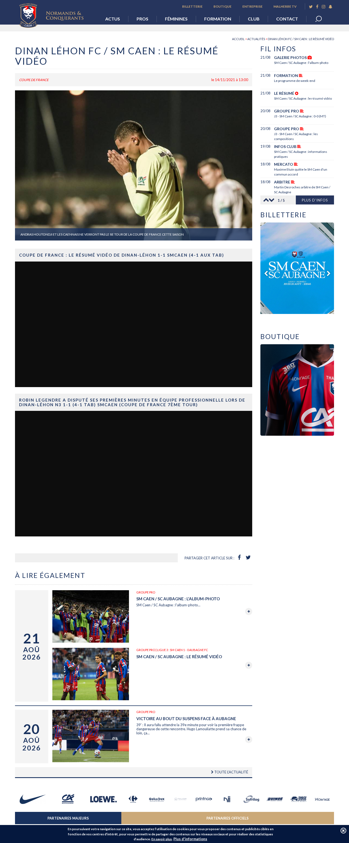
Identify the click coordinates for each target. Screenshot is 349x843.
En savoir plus (161, 839)
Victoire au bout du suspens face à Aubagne (186, 718)
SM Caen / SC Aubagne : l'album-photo (178, 598)
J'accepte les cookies (343, 830)
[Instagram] (323, 6)
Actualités (256, 39)
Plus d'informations (190, 839)
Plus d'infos (315, 200)
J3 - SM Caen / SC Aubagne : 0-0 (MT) (300, 116)
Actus (112, 18)
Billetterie (192, 6)
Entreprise (252, 6)
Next (273, 199)
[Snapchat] (330, 6)
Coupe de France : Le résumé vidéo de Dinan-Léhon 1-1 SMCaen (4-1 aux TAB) (121, 255)
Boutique (222, 6)
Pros (142, 18)
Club (254, 18)
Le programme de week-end (294, 81)
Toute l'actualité (230, 772)
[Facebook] (317, 6)
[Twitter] (310, 6)
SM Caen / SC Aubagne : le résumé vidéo (179, 656)
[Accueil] (55, 14)
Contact (287, 18)
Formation (217, 18)
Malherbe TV (285, 6)
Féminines (176, 18)
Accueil (238, 39)
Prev (264, 199)
